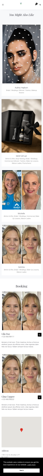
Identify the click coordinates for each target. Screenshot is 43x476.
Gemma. (21, 267)
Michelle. (21, 213)
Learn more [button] (31, 465)
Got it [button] (21, 470)
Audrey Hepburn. (21, 88)
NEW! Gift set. (21, 156)
